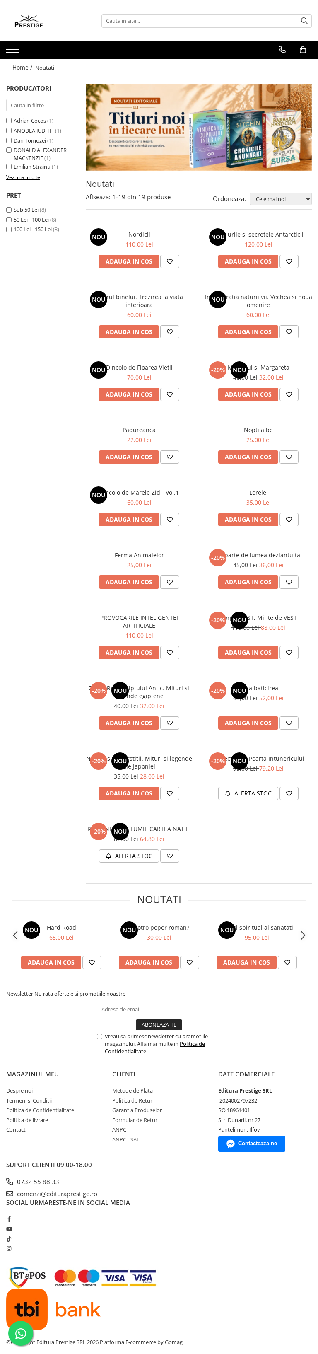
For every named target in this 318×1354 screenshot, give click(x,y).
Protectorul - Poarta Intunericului (258, 758)
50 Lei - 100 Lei (31, 219)
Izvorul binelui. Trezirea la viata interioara (139, 301)
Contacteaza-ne (257, 1143)
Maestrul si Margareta (258, 367)
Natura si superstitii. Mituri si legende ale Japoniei (139, 762)
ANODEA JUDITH (34, 130)
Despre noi (19, 1090)
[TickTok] (9, 1239)
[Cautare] (304, 21)
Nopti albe (258, 430)
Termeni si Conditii (29, 1100)
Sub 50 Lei (26, 209)
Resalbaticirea (258, 688)
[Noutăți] (199, 127)
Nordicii (139, 234)
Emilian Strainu (32, 166)
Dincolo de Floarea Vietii (139, 367)
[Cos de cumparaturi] (303, 49)
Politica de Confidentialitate (40, 1110)
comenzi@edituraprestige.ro (56, 1194)
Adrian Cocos (30, 120)
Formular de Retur (134, 1120)
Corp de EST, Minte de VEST (258, 617)
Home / (23, 67)
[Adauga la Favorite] (169, 261)
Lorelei (258, 492)
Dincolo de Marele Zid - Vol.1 (139, 492)
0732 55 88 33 (37, 1181)
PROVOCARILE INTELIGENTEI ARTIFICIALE (139, 621)
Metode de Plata (132, 1090)
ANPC (119, 1129)
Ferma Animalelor (139, 555)
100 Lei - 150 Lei (33, 229)
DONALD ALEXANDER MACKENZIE (40, 154)
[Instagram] (9, 1248)
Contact (16, 1129)
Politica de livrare (27, 1120)
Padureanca (139, 430)
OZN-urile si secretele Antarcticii (258, 234)
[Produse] (13, 52)
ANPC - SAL (126, 1139)
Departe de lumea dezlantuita (258, 555)
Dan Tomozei (30, 140)
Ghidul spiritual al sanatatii (257, 927)
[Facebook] (9, 1219)
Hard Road (61, 927)
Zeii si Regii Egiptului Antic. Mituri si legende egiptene (139, 692)
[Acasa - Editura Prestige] (47, 20)
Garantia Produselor (137, 1110)
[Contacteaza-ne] (282, 49)
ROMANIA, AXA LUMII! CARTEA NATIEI (139, 829)
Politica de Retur (132, 1100)
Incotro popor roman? (159, 927)
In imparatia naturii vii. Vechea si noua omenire (258, 301)
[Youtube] (9, 1229)
